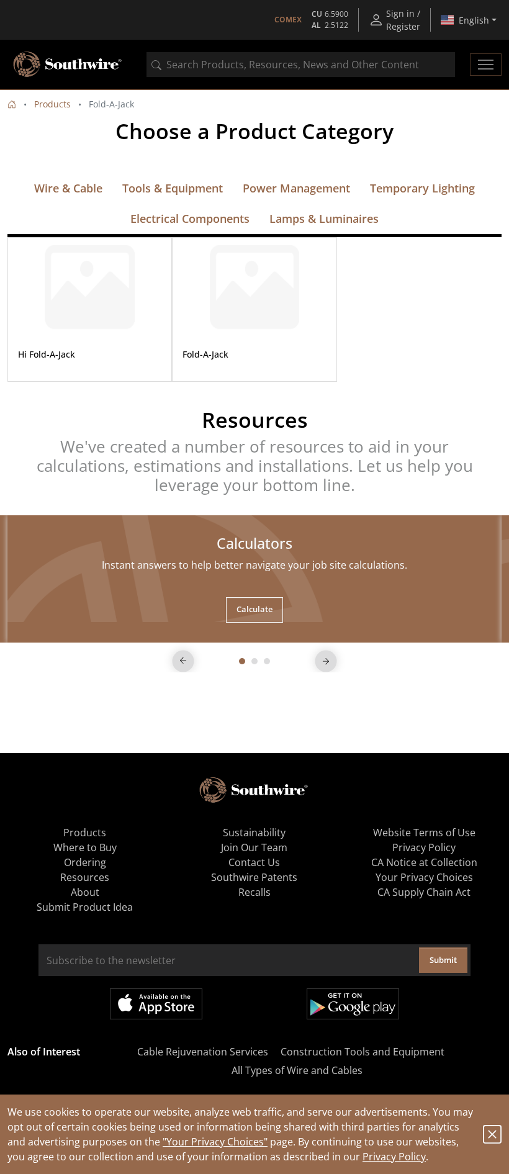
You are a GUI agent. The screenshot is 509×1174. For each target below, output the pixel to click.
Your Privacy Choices (424, 877)
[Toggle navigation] (486, 64)
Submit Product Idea (85, 907)
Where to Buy (85, 847)
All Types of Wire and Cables (297, 1070)
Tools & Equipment (172, 188)
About (85, 892)
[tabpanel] (254, 578)
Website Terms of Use (424, 832)
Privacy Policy (394, 1156)
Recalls (254, 892)
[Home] (11, 104)
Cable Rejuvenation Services (202, 1052)
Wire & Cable (68, 188)
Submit (443, 959)
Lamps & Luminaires (324, 218)
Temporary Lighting (422, 188)
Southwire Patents (254, 877)
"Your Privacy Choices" (215, 1142)
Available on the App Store (156, 1003)
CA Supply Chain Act (424, 892)
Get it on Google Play (353, 1003)
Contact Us (254, 862)
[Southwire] (68, 64)
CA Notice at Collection (424, 862)
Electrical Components (190, 218)
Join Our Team (254, 847)
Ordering (85, 862)
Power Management (296, 188)
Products (52, 104)
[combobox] (300, 64)
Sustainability (254, 832)
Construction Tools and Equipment (362, 1052)
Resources (84, 877)
